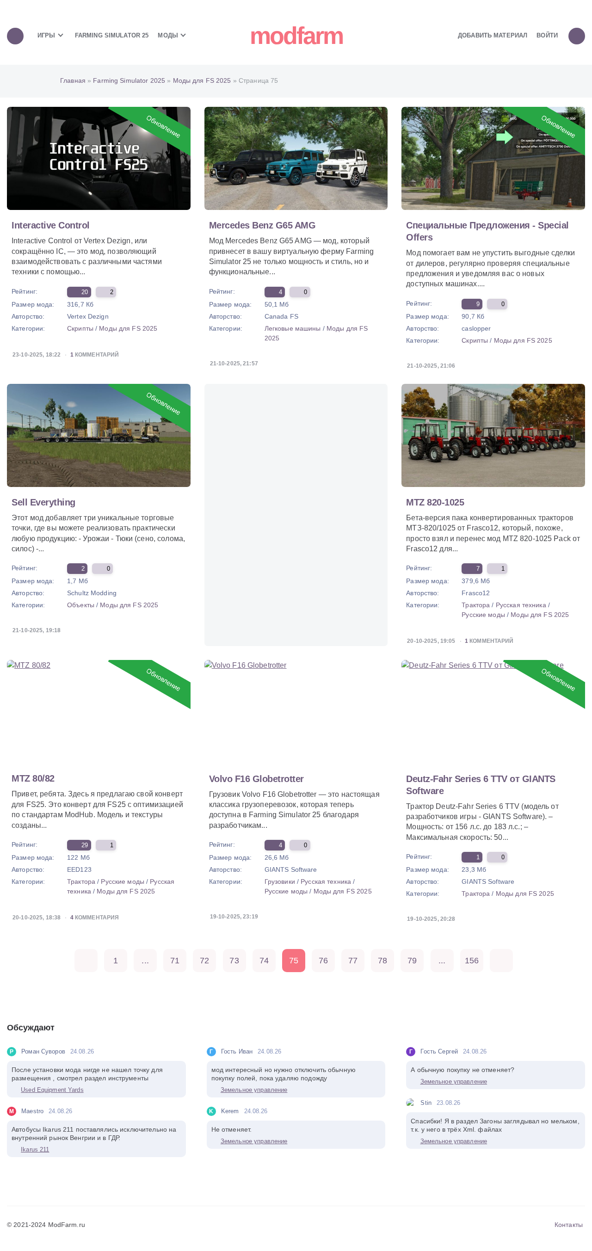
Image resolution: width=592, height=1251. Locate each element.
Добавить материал (492, 35)
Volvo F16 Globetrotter (256, 779)
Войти (547, 35)
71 (174, 960)
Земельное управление (254, 1090)
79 (412, 960)
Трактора (476, 605)
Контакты (569, 1224)
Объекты (80, 605)
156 (472, 960)
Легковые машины (293, 328)
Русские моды (483, 614)
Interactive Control (51, 225)
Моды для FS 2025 (128, 328)
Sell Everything (43, 502)
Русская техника (521, 605)
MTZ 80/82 (33, 778)
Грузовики (280, 881)
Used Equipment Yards (52, 1090)
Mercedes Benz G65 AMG (262, 225)
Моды (169, 35)
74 (264, 960)
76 (323, 960)
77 (353, 960)
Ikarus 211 (35, 1149)
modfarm (296, 35)
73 (234, 960)
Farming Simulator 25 (112, 35)
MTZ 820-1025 (435, 502)
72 (204, 960)
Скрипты (80, 328)
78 (382, 960)
